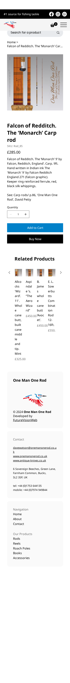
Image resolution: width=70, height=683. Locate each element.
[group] (35, 315)
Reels (17, 543)
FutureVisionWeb (25, 420)
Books (17, 553)
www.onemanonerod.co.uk (30, 456)
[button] (53, 24)
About (17, 519)
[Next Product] (61, 272)
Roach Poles (21, 548)
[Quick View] (18, 272)
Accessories (21, 558)
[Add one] (25, 214)
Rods (16, 539)
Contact (18, 524)
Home (17, 514)
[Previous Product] (9, 272)
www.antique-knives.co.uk (29, 460)
